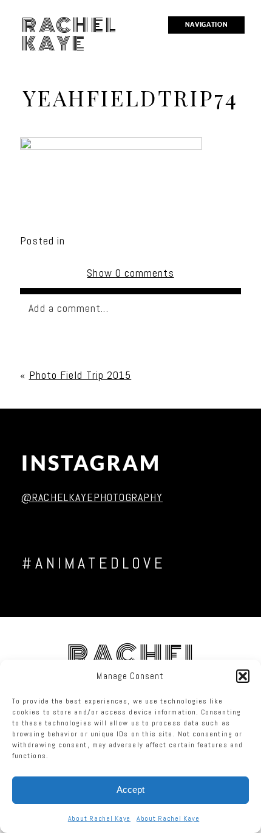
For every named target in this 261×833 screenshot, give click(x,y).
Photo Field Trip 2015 (80, 375)
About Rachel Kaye (99, 818)
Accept (130, 789)
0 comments (130, 273)
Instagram (91, 463)
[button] (243, 676)
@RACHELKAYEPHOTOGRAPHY (92, 497)
